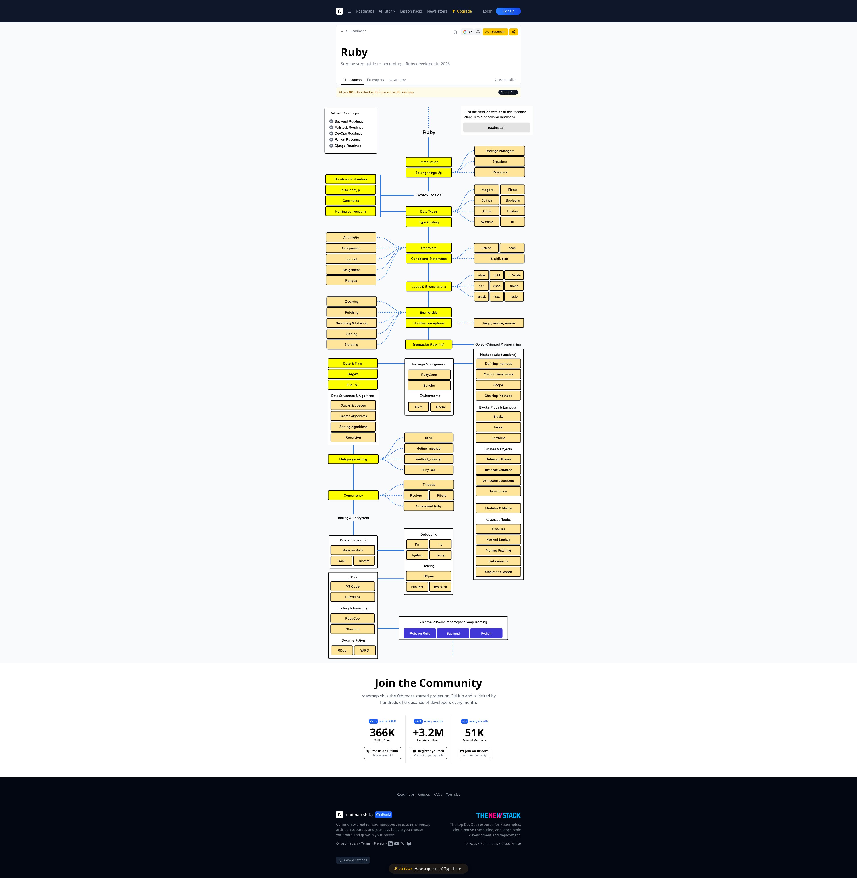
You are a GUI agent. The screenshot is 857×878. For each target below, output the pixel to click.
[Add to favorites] (455, 32)
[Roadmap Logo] (339, 11)
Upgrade (464, 11)
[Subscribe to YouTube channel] (396, 843)
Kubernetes (489, 843)
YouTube (453, 794)
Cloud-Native (511, 843)
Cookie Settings (355, 860)
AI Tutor (385, 11)
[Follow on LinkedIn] (390, 843)
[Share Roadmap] (513, 31)
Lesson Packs (411, 11)
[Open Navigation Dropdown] (349, 11)
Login (487, 11)
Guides (424, 794)
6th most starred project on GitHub (430, 696)
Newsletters (437, 11)
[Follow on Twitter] (403, 843)
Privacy (379, 843)
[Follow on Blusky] (409, 843)
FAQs (438, 794)
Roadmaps (365, 11)
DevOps (471, 843)
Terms (365, 843)
